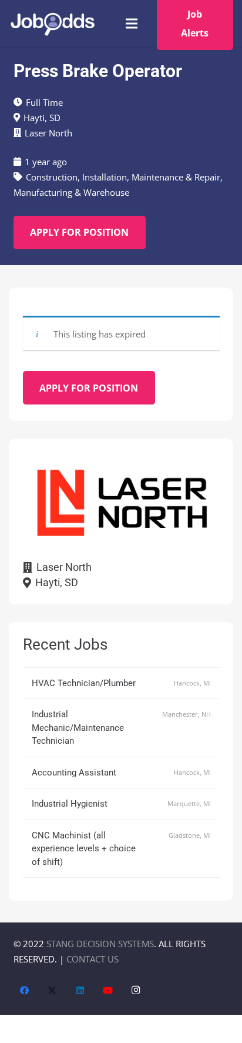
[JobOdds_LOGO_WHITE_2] (52, 24)
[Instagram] (136, 991)
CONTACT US (92, 959)
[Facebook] (25, 991)
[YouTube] (108, 991)
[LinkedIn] (80, 991)
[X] (52, 991)
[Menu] (131, 23)
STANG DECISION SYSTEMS (100, 944)
